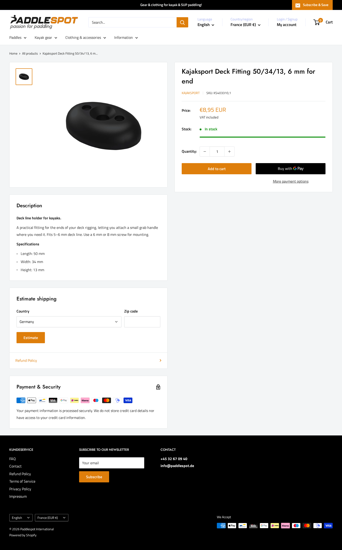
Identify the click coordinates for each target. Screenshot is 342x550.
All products (30, 53)
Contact (15, 466)
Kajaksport (191, 92)
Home (13, 53)
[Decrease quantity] (205, 151)
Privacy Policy (20, 489)
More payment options (290, 181)
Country (23, 311)
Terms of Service (22, 481)
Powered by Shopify (23, 535)
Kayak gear (43, 37)
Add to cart (217, 168)
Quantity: (189, 151)
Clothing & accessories (83, 37)
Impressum (18, 496)
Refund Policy (26, 360)
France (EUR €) (47, 517)
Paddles (15, 37)
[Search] (182, 22)
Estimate (30, 337)
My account (286, 25)
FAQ (12, 458)
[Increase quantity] (229, 151)
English (17, 517)
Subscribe (94, 477)
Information (123, 37)
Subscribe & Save (316, 4)
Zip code (131, 311)
